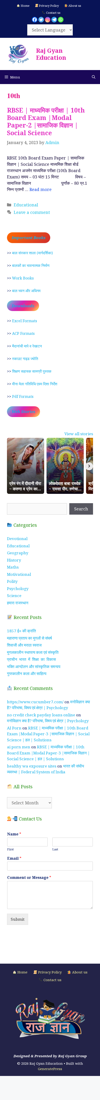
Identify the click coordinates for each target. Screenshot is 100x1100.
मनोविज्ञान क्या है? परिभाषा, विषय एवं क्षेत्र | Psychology (48, 720)
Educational (26, 205)
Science (14, 595)
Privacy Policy (48, 6)
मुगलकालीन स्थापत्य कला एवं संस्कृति (33, 652)
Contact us (52, 13)
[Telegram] (54, 19)
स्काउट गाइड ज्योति (25, 358)
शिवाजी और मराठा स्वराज (24, 645)
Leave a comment (32, 212)
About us (74, 6)
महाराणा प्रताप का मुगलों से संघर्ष (29, 638)
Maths (13, 567)
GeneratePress (50, 1068)
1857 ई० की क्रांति (21, 630)
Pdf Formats (22, 396)
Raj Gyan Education (51, 53)
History (14, 560)
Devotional (17, 538)
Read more (41, 189)
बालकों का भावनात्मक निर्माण (31, 265)
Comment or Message (29, 877)
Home (25, 6)
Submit (17, 919)
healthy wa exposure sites (31, 766)
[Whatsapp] (60, 19)
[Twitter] (41, 19)
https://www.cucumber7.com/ (35, 701)
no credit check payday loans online (41, 715)
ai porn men (18, 747)
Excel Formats (24, 320)
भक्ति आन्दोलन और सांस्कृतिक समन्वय (33, 666)
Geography (17, 552)
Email (14, 858)
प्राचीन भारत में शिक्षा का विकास (31, 659)
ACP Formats (23, 333)
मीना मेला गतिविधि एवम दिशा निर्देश (34, 383)
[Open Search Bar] (93, 77)
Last (55, 849)
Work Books (23, 278)
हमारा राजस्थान (17, 602)
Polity (12, 581)
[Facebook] (34, 19)
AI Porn (14, 728)
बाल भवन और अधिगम (26, 290)
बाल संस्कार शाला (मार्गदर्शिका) (32, 252)
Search (81, 509)
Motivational (19, 574)
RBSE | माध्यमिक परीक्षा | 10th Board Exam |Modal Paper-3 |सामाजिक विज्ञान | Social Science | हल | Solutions (48, 734)
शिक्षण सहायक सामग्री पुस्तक (31, 371)
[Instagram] (47, 19)
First (10, 849)
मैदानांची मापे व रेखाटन (27, 346)
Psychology (18, 588)
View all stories (78, 433)
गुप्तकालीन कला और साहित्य (26, 673)
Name (14, 834)
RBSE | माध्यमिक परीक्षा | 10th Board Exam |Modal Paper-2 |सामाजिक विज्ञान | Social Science (46, 121)
